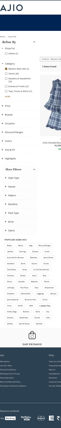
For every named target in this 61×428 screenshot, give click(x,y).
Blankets (33, 257)
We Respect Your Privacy (10, 373)
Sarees (23, 275)
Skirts (37, 311)
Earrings (22, 251)
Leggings (40, 293)
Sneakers (10, 293)
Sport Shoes (48, 257)
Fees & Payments (7, 377)
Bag (30, 245)
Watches (34, 281)
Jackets (10, 251)
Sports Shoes (24, 323)
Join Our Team (6, 365)
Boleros (26, 311)
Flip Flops (24, 287)
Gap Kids (12, 36)
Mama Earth (25, 293)
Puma (44, 299)
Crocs (9, 305)
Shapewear (49, 287)
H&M (31, 305)
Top (47, 311)
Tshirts (46, 281)
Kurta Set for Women (15, 257)
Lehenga (10, 287)
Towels (37, 317)
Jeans (34, 275)
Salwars (53, 293)
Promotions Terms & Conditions (13, 386)
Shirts (23, 263)
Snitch (20, 305)
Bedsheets (24, 317)
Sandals (21, 281)
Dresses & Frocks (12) (18, 86)
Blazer (9, 245)
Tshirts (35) (13, 73)
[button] (19, 42)
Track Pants (11, 269)
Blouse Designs (45, 245)
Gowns (34, 263)
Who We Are (5, 361)
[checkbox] (19, 53)
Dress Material (12, 299)
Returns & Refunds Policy (10, 382)
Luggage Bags (44, 305)
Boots (20, 245)
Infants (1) (13, 53)
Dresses (35, 251)
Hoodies (10, 275)
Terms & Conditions (8, 369)
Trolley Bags (12, 311)
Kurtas (46, 263)
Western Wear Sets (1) (18, 68)
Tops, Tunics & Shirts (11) (20, 91)
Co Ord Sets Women (41, 269)
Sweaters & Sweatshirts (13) (19, 80)
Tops (36, 287)
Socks (24, 269)
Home (2, 36)
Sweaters (10, 263)
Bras (44, 275)
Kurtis (47, 251)
